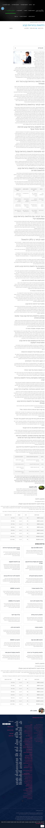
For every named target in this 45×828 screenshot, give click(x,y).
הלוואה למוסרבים (6, 4)
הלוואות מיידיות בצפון (17, 771)
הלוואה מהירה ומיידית (21, 767)
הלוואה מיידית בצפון (17, 783)
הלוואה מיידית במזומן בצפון (29, 751)
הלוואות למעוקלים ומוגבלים (20, 779)
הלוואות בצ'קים (32, 16)
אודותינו (30, 4)
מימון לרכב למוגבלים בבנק (20, 771)
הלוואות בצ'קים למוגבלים (36, 576)
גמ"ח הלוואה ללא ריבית (36, 601)
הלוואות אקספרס (31, 10)
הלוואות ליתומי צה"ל (20, 759)
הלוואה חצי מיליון (15, 627)
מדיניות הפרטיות (39, 823)
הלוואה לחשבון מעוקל (17, 779)
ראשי (34, 4)
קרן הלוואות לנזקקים (14, 561)
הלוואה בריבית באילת (37, 614)
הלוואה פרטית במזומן (17, 759)
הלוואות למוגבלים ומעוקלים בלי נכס (27, 790)
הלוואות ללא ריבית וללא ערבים (12, 576)
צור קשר (16, 16)
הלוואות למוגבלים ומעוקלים (28, 787)
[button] (15, 48)
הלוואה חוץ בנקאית (38, 727)
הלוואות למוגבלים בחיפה (20, 763)
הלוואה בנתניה (39, 627)
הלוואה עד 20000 (15, 588)
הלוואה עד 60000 (15, 640)
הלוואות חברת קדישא (17, 763)
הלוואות (25, 10)
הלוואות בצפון (29, 778)
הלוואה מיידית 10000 (14, 601)
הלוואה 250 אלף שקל (37, 640)
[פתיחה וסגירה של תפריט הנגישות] (2, 8)
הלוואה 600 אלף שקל (37, 547)
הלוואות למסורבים (15, 4)
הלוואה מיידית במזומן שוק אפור (28, 757)
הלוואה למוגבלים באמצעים (20, 783)
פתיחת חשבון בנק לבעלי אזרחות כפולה (16, 723)
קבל (42, 826)
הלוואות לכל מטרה (23, 16)
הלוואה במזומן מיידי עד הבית (35, 652)
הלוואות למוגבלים (24, 4)
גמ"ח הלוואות (41, 724)
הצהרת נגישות (10, 726)
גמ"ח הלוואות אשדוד (37, 588)
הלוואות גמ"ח (19, 10)
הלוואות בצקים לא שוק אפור (12, 652)
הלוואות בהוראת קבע (11, 10)
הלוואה (28, 725)
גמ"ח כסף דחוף (16, 614)
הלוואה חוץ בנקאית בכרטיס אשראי (28, 734)
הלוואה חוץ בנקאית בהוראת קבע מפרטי (38, 730)
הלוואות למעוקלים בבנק (20, 775)
